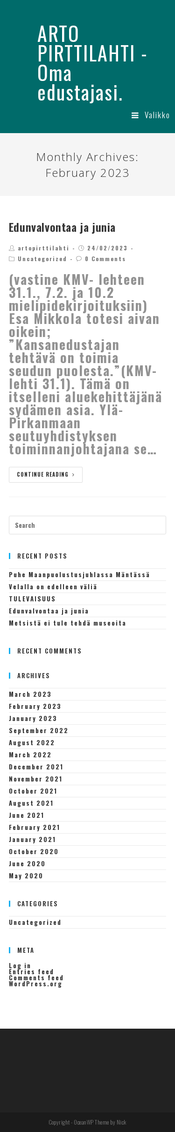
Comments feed (36, 977)
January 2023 (33, 718)
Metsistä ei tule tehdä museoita (67, 622)
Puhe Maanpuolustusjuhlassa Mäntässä (79, 574)
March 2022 (30, 754)
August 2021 (31, 803)
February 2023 (35, 706)
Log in (20, 965)
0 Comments (105, 259)
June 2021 (26, 815)
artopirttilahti (44, 248)
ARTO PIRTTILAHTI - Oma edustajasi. (92, 62)
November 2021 (36, 778)
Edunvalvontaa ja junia (62, 226)
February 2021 (34, 827)
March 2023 (30, 694)
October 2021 (33, 790)
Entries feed (31, 971)
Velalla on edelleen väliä (53, 586)
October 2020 (34, 851)
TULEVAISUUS (32, 598)
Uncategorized (42, 259)
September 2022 (39, 730)
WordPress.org (36, 983)
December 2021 (36, 766)
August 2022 (32, 742)
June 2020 (27, 863)
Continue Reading (43, 474)
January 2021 (32, 839)
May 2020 (26, 875)
